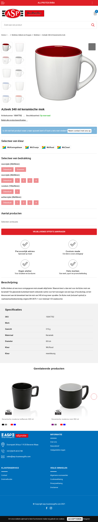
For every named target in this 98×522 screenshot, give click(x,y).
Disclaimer (54, 487)
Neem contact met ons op (79, 131)
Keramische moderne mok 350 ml (65, 419)
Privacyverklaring (56, 483)
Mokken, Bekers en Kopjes (21, 35)
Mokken (37, 35)
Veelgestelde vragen (57, 450)
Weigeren (86, 519)
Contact (4, 475)
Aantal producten (11, 213)
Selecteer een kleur (12, 141)
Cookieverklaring (56, 479)
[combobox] (45, 25)
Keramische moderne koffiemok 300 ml (18, 419)
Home (3, 35)
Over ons (53, 442)
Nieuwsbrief (54, 446)
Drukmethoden (6, 479)
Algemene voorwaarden (59, 475)
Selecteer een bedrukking (16, 158)
